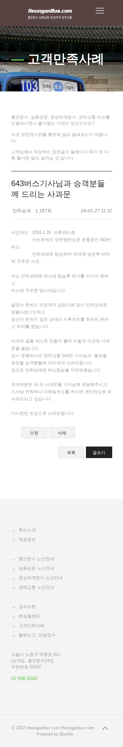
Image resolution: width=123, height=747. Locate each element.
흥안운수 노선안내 (36, 558)
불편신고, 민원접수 (37, 635)
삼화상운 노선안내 (36, 568)
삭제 (62, 433)
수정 (34, 433)
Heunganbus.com (43, 727)
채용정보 (27, 539)
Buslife (66, 734)
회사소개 (27, 529)
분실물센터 (29, 616)
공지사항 (27, 606)
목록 (71, 452)
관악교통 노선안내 (36, 587)
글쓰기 (98, 452)
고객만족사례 (31, 625)
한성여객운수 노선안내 (41, 577)
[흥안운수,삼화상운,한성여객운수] (50, 13)
